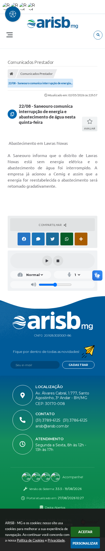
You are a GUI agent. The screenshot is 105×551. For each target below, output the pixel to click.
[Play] (47, 261)
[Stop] (58, 261)
